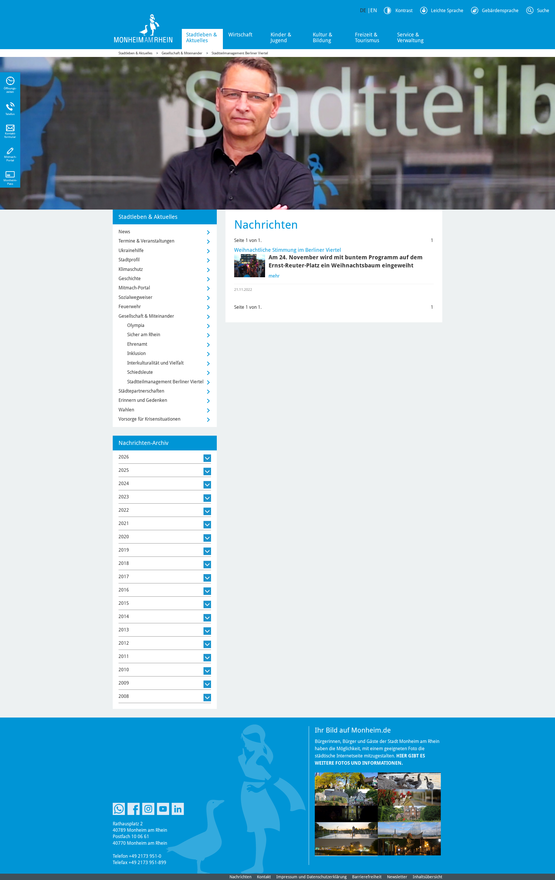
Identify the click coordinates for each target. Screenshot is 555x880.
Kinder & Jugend (281, 37)
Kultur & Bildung (322, 37)
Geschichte (130, 278)
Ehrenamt (137, 344)
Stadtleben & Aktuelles (201, 37)
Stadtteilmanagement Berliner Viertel (240, 53)
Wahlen (126, 410)
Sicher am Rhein (143, 334)
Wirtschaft (240, 35)
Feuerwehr (130, 306)
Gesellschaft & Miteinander (182, 53)
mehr (274, 276)
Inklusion (136, 353)
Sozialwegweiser (135, 297)
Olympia (136, 325)
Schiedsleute (140, 372)
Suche (543, 10)
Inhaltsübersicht (427, 877)
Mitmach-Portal (134, 288)
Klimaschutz (131, 269)
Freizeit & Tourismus (367, 37)
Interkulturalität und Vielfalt (155, 363)
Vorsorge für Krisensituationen (149, 419)
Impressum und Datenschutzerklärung (311, 877)
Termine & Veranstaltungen (146, 241)
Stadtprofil (129, 259)
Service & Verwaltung (410, 37)
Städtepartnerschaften (141, 391)
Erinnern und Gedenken (143, 400)
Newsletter (397, 877)
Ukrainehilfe (131, 250)
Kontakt (264, 877)
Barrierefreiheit (367, 877)
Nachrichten (240, 877)
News (124, 231)
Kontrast (403, 10)
